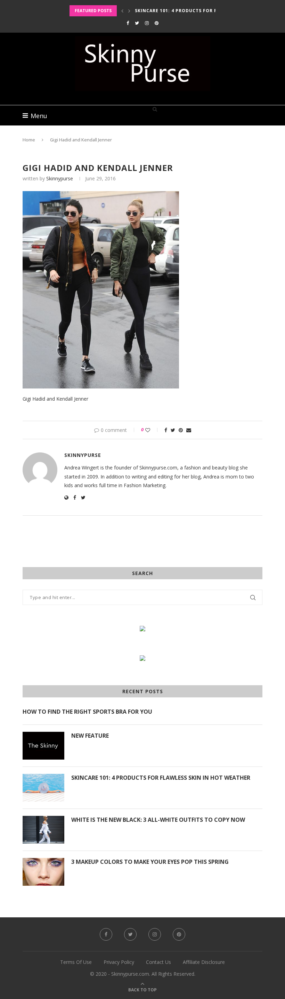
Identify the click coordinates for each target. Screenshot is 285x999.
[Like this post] (152, 430)
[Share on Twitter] (173, 430)
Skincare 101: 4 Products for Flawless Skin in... (199, 11)
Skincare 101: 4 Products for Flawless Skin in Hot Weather (160, 777)
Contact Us (158, 962)
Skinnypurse (59, 178)
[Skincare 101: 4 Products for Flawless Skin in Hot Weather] (43, 788)
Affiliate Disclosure (204, 962)
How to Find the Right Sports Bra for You (87, 711)
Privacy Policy (119, 962)
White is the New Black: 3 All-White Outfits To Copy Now (158, 820)
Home (29, 140)
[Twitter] (137, 23)
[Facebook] (128, 23)
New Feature (90, 735)
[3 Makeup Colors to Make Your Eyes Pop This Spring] (43, 872)
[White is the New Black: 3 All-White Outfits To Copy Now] (43, 830)
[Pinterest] (156, 23)
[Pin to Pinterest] (181, 430)
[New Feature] (43, 746)
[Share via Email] (188, 430)
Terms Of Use (76, 962)
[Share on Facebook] (165, 430)
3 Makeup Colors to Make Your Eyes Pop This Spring (150, 862)
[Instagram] (147, 23)
